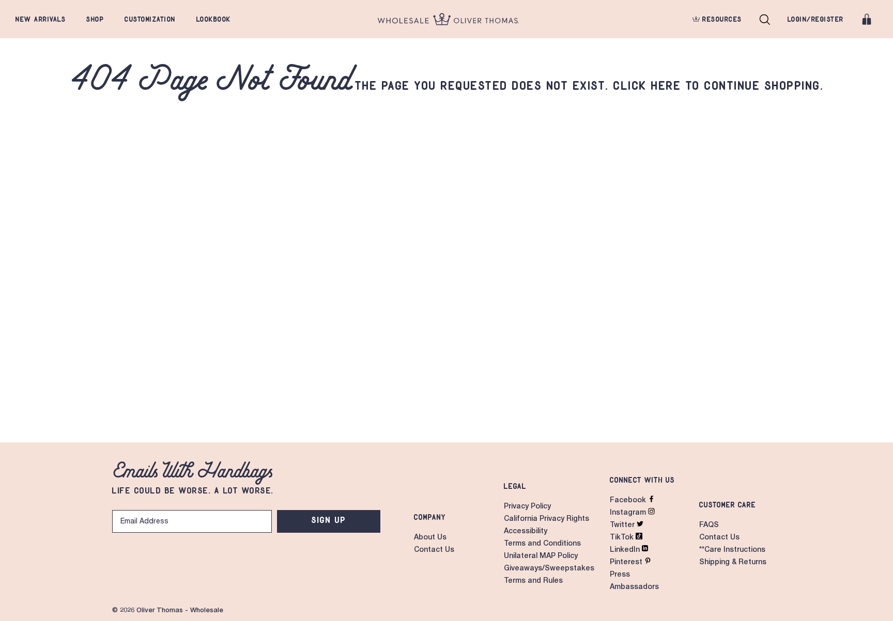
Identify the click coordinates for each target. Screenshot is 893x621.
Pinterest (627, 562)
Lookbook (213, 19)
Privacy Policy (527, 507)
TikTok (623, 538)
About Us (430, 538)
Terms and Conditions (542, 544)
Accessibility (525, 531)
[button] (765, 19)
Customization (150, 19)
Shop (95, 19)
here (666, 85)
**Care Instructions (732, 550)
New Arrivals (41, 19)
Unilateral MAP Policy (541, 556)
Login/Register (816, 19)
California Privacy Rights (546, 519)
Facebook (629, 500)
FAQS (709, 525)
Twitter (623, 525)
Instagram (629, 513)
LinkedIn (626, 550)
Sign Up (329, 520)
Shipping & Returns (732, 562)
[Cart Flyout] (866, 19)
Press (620, 575)
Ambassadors (634, 587)
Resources (721, 19)
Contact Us (434, 550)
